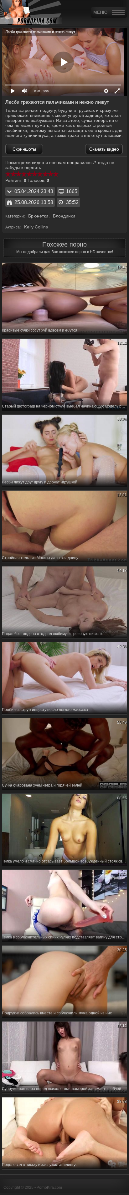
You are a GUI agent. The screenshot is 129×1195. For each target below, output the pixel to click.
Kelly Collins (36, 226)
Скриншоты (24, 149)
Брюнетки (38, 215)
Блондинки (64, 215)
